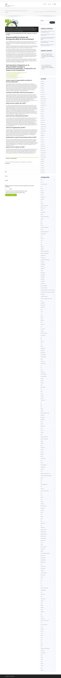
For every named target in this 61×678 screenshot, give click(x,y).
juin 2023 (42, 163)
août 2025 (42, 107)
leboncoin (42, 443)
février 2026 (43, 94)
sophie (42, 609)
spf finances (43, 611)
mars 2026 (42, 92)
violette (42, 663)
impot (42, 421)
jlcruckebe (7, 27)
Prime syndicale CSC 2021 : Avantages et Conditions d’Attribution (47, 42)
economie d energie (44, 333)
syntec (42, 633)
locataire (42, 449)
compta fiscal (43, 272)
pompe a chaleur (43, 538)
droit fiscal (42, 324)
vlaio (41, 667)
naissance (42, 488)
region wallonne (43, 559)
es (41, 365)
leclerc (42, 445)
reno (41, 564)
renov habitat (43, 568)
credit (42, 311)
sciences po (43, 594)
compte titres (43, 283)
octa (41, 492)
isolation (42, 432)
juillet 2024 (42, 135)
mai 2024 (42, 139)
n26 (41, 486)
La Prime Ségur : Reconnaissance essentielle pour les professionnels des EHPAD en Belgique (48, 38)
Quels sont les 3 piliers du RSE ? (12, 78)
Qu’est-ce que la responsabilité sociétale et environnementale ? (17, 72)
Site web (6, 180)
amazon (42, 194)
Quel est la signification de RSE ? (12, 76)
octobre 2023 (43, 154)
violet (42, 661)
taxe (41, 637)
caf (41, 235)
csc (41, 313)
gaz (41, 404)
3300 (42, 65)
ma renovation (43, 458)
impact (30, 29)
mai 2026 (42, 87)
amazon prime (43, 197)
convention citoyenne (44, 296)
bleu (41, 220)
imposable (42, 417)
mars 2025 (42, 118)
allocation (42, 190)
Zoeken (42, 20)
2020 (41, 179)
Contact (49, 4)
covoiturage (32, 27)
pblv (41, 514)
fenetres (42, 382)
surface (42, 631)
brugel (42, 225)
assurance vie (43, 207)
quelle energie (43, 557)
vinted (42, 659)
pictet (42, 518)
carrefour (42, 238)
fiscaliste (42, 395)
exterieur (42, 378)
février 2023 (43, 172)
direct (42, 322)
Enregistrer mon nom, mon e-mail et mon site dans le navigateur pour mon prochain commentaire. (19, 186)
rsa (41, 581)
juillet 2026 (42, 83)
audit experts (43, 212)
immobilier (42, 415)
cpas (41, 309)
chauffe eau (42, 266)
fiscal (41, 391)
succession (42, 618)
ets (41, 367)
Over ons (44, 4)
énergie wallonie (43, 356)
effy (41, 339)
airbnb (42, 188)
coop (41, 300)
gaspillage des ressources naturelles (24, 29)
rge (41, 579)
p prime (42, 501)
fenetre (42, 380)
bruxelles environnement (45, 231)
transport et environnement (45, 648)
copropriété (43, 302)
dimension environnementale (14, 28)
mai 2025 (42, 113)
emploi (42, 346)
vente (42, 654)
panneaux (42, 503)
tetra (41, 639)
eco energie (43, 328)
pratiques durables (17, 30)
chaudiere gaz (43, 257)
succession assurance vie (45, 620)
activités (18, 27)
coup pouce (42, 307)
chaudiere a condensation (45, 251)
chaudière (42, 248)
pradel (42, 542)
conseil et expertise (44, 287)
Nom (6, 171)
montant (42, 477)
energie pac (43, 350)
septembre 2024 (43, 131)
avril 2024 (42, 141)
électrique (42, 341)
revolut (42, 577)
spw (41, 613)
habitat (42, 410)
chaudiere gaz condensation (45, 259)
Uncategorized (52, 10)
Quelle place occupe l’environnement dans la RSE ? (15, 77)
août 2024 (42, 133)
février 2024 (43, 146)
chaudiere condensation (44, 253)
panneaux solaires (43, 505)
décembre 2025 (43, 98)
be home (42, 218)
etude (42, 369)
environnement (16, 29)
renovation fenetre (44, 572)
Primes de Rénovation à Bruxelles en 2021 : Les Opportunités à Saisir (48, 32)
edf (41, 337)
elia (41, 343)
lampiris (42, 441)
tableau (42, 635)
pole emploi (42, 527)
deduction (42, 320)
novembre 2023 (43, 152)
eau (41, 326)
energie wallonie (43, 354)
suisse (42, 626)
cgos (41, 244)
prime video (43, 549)
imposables (42, 419)
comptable (42, 279)
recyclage (29, 30)
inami (41, 428)
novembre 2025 (43, 100)
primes (42, 551)
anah (41, 201)
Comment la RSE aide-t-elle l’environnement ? (14, 73)
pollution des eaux (44, 529)
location (42, 451)
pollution (13, 30)
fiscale (42, 393)
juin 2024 (42, 137)
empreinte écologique (31, 28)
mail (41, 460)
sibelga (42, 605)
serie (41, 596)
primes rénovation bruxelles (45, 553)
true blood (42, 650)
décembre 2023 (43, 150)
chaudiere (42, 246)
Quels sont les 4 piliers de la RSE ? (12, 74)
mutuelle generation (44, 484)
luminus (42, 456)
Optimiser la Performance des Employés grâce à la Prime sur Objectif (47, 45)
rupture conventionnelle (44, 587)
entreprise (42, 361)
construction (43, 294)
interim (42, 430)
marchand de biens (44, 464)
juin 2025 (42, 111)
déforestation (8, 28)
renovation (42, 570)
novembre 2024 (43, 126)
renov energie (43, 566)
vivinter (42, 665)
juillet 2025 (42, 109)
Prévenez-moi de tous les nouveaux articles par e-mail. (15, 192)
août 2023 (42, 159)
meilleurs (42, 469)
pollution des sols (43, 531)
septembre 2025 (43, 105)
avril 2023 (42, 167)
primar (42, 544)
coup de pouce (43, 305)
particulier (42, 510)
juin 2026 (42, 85)
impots (42, 423)
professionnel (43, 555)
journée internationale (44, 436)
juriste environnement (44, 438)
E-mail (6, 176)
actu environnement (44, 184)
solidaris (42, 607)
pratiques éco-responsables (24, 30)
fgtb (41, 384)
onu (41, 495)
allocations (42, 192)
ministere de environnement (45, 473)
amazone (42, 199)
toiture (42, 644)
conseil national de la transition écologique (47, 292)
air (41, 186)
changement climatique (22, 27)
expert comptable (43, 374)
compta (42, 270)
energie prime (43, 352)
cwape (42, 315)
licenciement (43, 447)
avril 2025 (42, 115)
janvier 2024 (43, 148)
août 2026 (42, 81)
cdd (41, 240)
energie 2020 (43, 348)
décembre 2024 (43, 124)
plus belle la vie (43, 523)
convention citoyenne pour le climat (46, 298)
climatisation (43, 268)
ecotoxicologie (43, 335)
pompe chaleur (43, 540)
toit (41, 641)
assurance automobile (44, 205)
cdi (41, 242)
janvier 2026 (43, 96)
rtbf (41, 585)
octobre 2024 (43, 128)
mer (41, 471)
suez (41, 622)
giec (41, 406)
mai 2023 (42, 165)
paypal (42, 512)
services (42, 600)
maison (42, 462)
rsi (41, 583)
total (41, 646)
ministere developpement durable (46, 475)
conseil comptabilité (44, 285)
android (42, 203)
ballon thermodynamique (45, 216)
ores (41, 499)
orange (42, 497)
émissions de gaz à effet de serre (23, 28)
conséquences (28, 27)
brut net (42, 229)
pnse (41, 525)
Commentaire (7, 163)
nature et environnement (45, 490)
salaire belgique (43, 590)
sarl (41, 592)
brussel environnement (44, 227)
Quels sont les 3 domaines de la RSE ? (13, 75)
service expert (43, 598)
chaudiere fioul (43, 255)
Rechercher (52, 22)
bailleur (42, 214)
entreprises (12, 29)
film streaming (43, 387)
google (42, 408)
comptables (43, 281)
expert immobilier (43, 376)
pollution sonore (43, 536)
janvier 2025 (43, 122)
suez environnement (44, 624)
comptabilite (43, 274)
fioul (41, 389)
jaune (42, 434)
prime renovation (43, 546)
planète (32, 29)
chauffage (42, 261)
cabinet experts (43, 233)
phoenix (42, 516)
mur (41, 482)
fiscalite (42, 397)
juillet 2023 (42, 161)
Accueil (48, 10)
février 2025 (43, 120)
